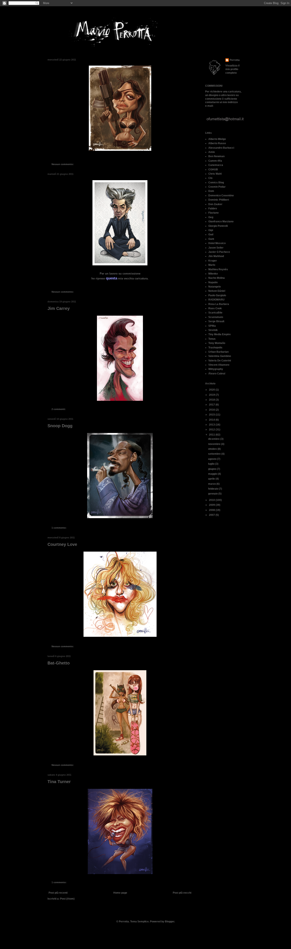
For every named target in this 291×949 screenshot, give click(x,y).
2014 (212, 419)
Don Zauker (215, 204)
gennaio (213, 493)
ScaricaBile (215, 312)
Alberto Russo (217, 143)
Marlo (211, 264)
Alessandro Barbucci (221, 147)
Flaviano (213, 212)
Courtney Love (62, 544)
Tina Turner (59, 781)
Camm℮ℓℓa (215, 160)
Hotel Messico (217, 243)
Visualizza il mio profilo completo (232, 69)
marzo (212, 483)
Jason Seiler (215, 247)
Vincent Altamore (218, 364)
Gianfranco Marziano (220, 221)
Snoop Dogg (60, 425)
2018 (212, 399)
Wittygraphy (215, 369)
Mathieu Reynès (218, 269)
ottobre (213, 448)
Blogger (169, 921)
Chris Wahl (215, 173)
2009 (212, 504)
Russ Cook (215, 308)
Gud (210, 234)
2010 (212, 500)
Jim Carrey (59, 308)
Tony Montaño (216, 343)
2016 (212, 409)
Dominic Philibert (218, 199)
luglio (211, 463)
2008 (212, 510)
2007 (212, 514)
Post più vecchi (182, 892)
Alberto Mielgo (217, 139)
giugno (212, 468)
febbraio (213, 488)
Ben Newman (216, 156)
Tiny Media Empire (219, 334)
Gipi (210, 230)
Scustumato (215, 317)
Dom (211, 191)
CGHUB (213, 169)
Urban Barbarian (218, 351)
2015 (212, 414)
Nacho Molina (216, 277)
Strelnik (213, 330)
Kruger (212, 260)
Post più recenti (58, 892)
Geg (210, 217)
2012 (212, 429)
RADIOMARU (216, 299)
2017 (212, 404)
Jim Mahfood (216, 256)
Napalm (213, 282)
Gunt (211, 238)
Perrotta (235, 60)
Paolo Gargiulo (217, 295)
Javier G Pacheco (219, 251)
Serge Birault (216, 321)
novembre (214, 444)
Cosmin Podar (217, 186)
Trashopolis (215, 347)
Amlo (211, 152)
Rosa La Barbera (218, 304)
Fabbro (212, 208)
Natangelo (214, 286)
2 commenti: (59, 409)
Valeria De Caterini (219, 360)
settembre (214, 453)
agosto (212, 458)
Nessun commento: (63, 164)
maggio (213, 473)
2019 (212, 394)
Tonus (212, 338)
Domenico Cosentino (221, 195)
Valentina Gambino (219, 356)
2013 (212, 424)
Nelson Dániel (216, 290)
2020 (212, 389)
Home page (120, 892)
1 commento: (59, 527)
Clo (210, 178)
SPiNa (212, 325)
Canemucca (215, 165)
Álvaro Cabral (216, 373)
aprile (212, 478)
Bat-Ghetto (59, 663)
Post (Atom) (67, 898)
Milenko (213, 273)
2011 (212, 434)
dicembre (214, 438)
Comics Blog (216, 182)
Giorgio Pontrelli (218, 225)
